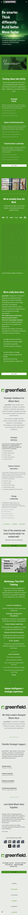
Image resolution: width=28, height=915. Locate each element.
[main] (14, 27)
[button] (1, 2)
